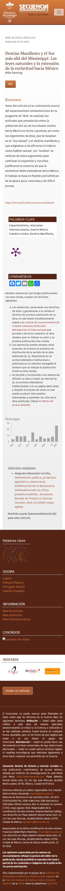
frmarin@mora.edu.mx (50, 831)
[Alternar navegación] (59, 12)
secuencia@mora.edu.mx (36, 822)
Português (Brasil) (14, 586)
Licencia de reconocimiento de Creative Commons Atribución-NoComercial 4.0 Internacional (35, 326)
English (7, 578)
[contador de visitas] (16, 639)
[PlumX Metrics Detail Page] (15, 251)
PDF (10, 84)
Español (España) (13, 591)
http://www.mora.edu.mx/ (31, 776)
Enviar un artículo (18, 691)
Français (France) (13, 582)
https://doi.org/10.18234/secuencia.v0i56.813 (29, 202)
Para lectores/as (13, 611)
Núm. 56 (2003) (13, 37)
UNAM (21, 883)
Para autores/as (12, 615)
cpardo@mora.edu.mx (42, 793)
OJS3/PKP (52, 883)
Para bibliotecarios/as (17, 619)
